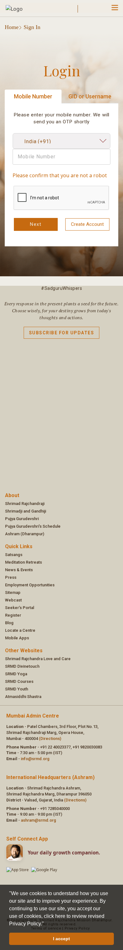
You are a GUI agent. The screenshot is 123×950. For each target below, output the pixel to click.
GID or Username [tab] (89, 96)
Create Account (87, 224)
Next (35, 224)
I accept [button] (61, 938)
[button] (46, 924)
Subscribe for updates (61, 332)
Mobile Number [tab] (33, 96)
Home (12, 27)
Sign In (32, 27)
